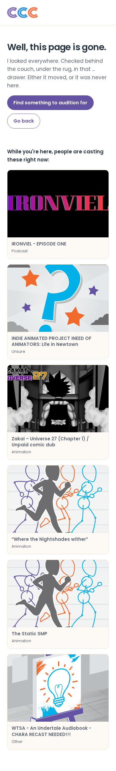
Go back (23, 120)
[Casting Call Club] (58, 12)
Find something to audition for (50, 102)
